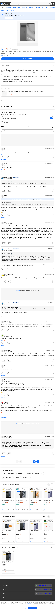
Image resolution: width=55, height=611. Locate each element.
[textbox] (25, 118)
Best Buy (32, 506)
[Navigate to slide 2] (28, 44)
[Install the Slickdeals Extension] (43, 585)
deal (7, 83)
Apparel (46, 7)
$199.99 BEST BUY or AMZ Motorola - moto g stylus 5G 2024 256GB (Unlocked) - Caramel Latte (36, 499)
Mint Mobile (20, 93)
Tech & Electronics (8, 473)
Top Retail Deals (16, 7)
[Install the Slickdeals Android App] (43, 589)
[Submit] (2, 130)
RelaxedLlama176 (8, 274)
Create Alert (9, 17)
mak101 (6, 365)
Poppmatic (7, 350)
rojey (5, 195)
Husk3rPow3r (7, 436)
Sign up (18, 135)
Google (17, 477)
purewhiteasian (8, 177)
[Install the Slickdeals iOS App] (43, 593)
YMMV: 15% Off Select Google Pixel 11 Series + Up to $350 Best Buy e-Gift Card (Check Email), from (36, 531)
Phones (20, 473)
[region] (27, 606)
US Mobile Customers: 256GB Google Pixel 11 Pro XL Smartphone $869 (7, 499)
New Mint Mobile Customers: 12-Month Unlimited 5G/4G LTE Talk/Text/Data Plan (25, 91)
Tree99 (6, 402)
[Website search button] (50, 3)
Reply (9, 156)
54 (46, 541)
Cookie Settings (23, 608)
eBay (17, 506)
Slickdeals (3, 10)
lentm (5, 148)
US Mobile (3, 69)
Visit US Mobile (27, 58)
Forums (8, 10)
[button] (6, 49)
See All (44, 484)
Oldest (30, 127)
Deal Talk (13, 10)
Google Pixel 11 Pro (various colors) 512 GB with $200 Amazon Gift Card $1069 (8, 531)
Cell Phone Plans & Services (34, 473)
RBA (5, 222)
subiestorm (7, 335)
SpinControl (7, 379)
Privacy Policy (30, 603)
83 (10, 94)
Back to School (8, 7)
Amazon (3, 538)
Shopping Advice (39, 7)
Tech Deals (31, 7)
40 (18, 509)
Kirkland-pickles (8, 163)
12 (4, 49)
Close (32, 608)
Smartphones (7, 477)
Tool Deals (24, 7)
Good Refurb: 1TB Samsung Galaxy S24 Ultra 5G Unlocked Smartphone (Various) (21, 499)
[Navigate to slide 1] (27, 44)
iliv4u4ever (7, 321)
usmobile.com (10, 69)
